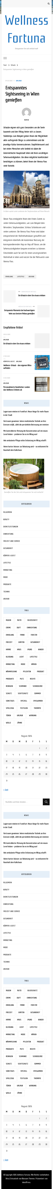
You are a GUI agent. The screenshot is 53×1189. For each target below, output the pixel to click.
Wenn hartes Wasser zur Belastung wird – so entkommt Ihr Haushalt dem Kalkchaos (25, 448)
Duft (19, 627)
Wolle (8, 723)
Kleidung (9, 657)
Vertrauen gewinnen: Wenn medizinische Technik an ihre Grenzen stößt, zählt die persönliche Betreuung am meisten (26, 423)
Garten (21, 642)
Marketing (7, 570)
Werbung (33, 715)
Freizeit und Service (11, 541)
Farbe (22, 635)
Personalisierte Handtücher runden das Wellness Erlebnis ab (16, 388)
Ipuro (29, 649)
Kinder (41, 649)
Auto (19, 620)
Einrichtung (8, 534)
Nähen (34, 664)
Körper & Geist (9, 361)
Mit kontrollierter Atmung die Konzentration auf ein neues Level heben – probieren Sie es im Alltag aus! (25, 433)
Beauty (6, 519)
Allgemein (7, 512)
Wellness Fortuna (23, 1175)
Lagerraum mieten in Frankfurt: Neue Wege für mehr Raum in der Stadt (26, 413)
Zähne (19, 723)
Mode (5, 577)
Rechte (32, 679)
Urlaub (19, 81)
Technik (6, 592)
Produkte (7, 584)
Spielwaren (38, 701)
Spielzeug (10, 708)
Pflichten (27, 671)
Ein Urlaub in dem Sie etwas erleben (16, 343)
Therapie (37, 708)
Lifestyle (20, 276)
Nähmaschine (11, 671)
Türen (8, 715)
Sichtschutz (23, 693)
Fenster (34, 635)
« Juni (5, 789)
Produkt (40, 671)
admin (26, 120)
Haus (19, 649)
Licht (22, 657)
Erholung (9, 276)
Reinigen (9, 686)
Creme (8, 627)
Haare (8, 649)
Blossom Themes (28, 1178)
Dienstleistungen (10, 527)
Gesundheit (8, 548)
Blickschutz (33, 620)
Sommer (37, 693)
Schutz (9, 693)
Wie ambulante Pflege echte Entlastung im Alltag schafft (24, 440)
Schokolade (38, 686)
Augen (8, 620)
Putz (22, 679)
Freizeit (9, 642)
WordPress (26, 1182)
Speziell (24, 701)
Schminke (23, 686)
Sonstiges (10, 701)
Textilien (24, 708)
